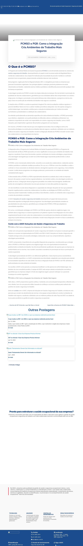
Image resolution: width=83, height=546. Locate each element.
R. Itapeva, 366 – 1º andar (61, 534)
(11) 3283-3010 (5, 6)
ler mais (10, 328)
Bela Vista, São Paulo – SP (61, 535)
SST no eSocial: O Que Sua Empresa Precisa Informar (24, 337)
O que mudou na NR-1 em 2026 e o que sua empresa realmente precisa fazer (30, 319)
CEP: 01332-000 (58, 537)
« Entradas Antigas (14, 365)
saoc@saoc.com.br (23, 6)
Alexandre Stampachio (39, 57)
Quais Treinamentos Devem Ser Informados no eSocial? (24, 352)
